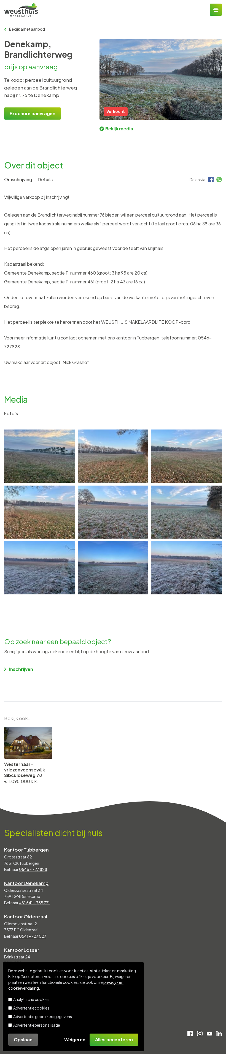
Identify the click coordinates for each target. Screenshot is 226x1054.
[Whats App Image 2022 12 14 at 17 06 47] (113, 512)
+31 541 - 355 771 (34, 902)
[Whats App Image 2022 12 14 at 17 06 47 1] (186, 512)
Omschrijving (18, 179)
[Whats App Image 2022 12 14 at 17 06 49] (113, 456)
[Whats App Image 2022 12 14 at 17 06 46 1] (113, 567)
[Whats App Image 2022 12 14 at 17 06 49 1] (186, 456)
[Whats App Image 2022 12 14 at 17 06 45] (186, 567)
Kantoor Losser (21, 950)
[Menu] (216, 10)
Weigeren (74, 1039)
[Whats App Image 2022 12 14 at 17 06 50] (39, 456)
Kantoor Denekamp (26, 883)
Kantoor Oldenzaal (25, 916)
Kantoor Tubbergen (26, 850)
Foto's (11, 413)
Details (45, 179)
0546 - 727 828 (33, 869)
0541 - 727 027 (32, 936)
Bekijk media (119, 128)
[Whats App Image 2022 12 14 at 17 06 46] (39, 567)
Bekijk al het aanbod (27, 29)
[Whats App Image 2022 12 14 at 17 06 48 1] (39, 512)
